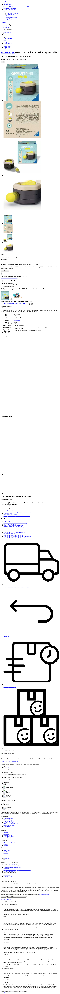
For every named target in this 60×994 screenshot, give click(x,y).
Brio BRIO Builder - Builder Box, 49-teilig (14, 303)
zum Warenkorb (7, 4)
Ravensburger (8, 52)
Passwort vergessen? (8, 835)
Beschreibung (5, 307)
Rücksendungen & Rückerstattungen (12, 823)
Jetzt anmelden (7, 27)
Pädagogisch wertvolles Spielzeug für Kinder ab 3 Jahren (17, 516)
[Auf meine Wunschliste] (1, 272)
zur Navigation (7, 1)
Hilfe (5, 12)
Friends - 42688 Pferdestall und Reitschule (13, 525)
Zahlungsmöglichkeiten (11, 17)
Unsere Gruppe (7, 850)
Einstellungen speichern (6, 991)
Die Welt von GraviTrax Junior (9, 332)
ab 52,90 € (17, 6)
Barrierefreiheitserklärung (9, 871)
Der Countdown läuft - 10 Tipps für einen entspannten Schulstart (18, 512)
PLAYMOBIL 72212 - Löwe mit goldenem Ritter (15, 537)
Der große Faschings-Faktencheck (11, 510)
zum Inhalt (6, 3)
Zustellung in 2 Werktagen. (10, 9)
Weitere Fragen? (7, 826)
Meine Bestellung (8, 820)
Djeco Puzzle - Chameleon (10, 524)
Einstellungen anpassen (21, 896)
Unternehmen (7, 875)
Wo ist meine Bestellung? (12, 13)
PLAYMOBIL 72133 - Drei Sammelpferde (13, 535)
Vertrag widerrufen (5, 878)
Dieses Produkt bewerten (6, 499)
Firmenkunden (7, 827)
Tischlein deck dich (8, 513)
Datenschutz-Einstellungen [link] (10, 872)
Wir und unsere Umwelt (9, 842)
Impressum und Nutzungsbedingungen (12, 867)
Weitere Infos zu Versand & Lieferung (9, 278)
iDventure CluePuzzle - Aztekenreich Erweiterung (15, 523)
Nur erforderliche (10, 896)
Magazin (6, 844)
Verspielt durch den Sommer (10, 514)
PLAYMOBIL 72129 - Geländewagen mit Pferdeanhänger (17, 536)
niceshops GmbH (11, 865)
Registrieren (6, 834)
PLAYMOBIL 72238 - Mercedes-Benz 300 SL (14, 532)
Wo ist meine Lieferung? (9, 836)
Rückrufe (6, 845)
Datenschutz (6, 868)
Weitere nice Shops (8, 876)
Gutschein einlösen (8, 837)
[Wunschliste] (5, 34)
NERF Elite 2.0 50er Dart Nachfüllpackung (14, 526)
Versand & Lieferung (8, 822)
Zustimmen (3, 896)
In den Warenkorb (5, 270)
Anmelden (6, 832)
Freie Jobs (6, 853)
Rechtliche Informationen (8, 334)
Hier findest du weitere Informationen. (9, 761)
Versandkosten (9, 15)
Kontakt (8, 18)
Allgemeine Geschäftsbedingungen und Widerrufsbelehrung (17, 870)
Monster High (7, 521)
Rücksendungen (10, 14)
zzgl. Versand (13, 257)
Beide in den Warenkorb (6, 306)
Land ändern (15, 862)
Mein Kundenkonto (8, 818)
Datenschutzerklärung (44, 894)
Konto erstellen (7, 32)
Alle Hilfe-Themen (10, 19)
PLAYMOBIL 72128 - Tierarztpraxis (12, 534)
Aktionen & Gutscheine (9, 825)
